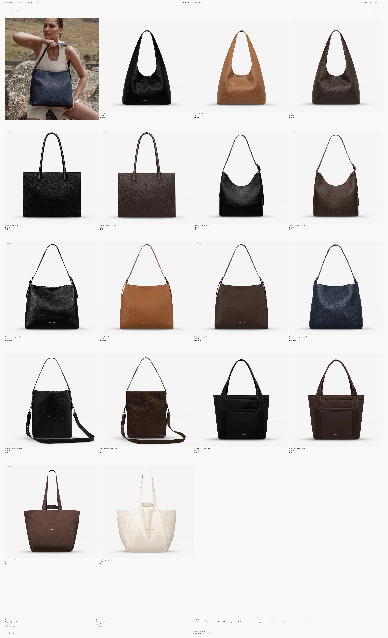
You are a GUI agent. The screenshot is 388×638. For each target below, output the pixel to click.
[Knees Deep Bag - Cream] (147, 511)
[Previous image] (101, 65)
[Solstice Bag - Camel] (241, 65)
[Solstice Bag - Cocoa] (336, 65)
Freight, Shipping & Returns (12, 622)
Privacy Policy (100, 626)
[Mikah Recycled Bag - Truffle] (336, 400)
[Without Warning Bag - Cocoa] (147, 177)
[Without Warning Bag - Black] (52, 177)
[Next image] (192, 65)
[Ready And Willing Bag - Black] (52, 400)
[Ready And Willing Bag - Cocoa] (147, 400)
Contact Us (8, 620)
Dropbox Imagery (10, 626)
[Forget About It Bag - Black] (52, 288)
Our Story (98, 620)
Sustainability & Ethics (102, 622)
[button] (10, 2)
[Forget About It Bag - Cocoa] (241, 288)
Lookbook (7, 624)
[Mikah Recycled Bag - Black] (241, 400)
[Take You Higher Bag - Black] (241, 177)
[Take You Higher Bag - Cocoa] (336, 177)
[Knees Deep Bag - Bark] (52, 511)
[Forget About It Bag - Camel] (147, 288)
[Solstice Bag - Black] (147, 65)
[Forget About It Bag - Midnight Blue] (336, 288)
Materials (98, 624)
